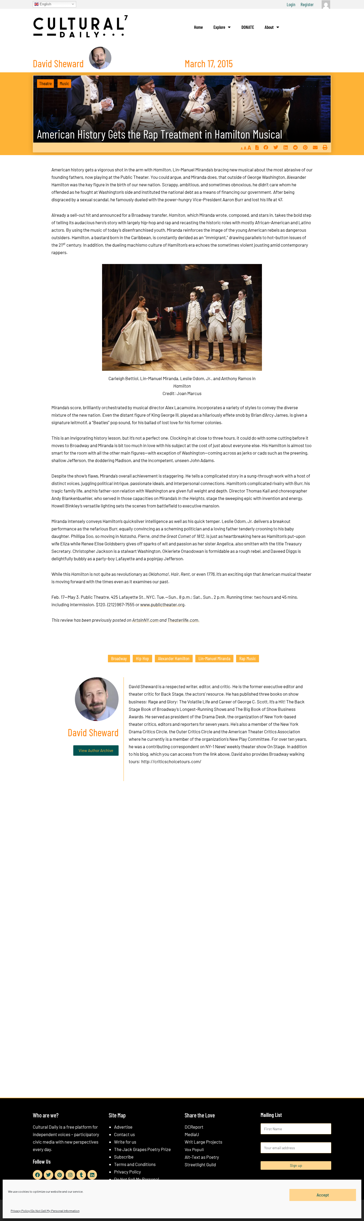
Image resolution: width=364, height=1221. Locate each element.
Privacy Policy (127, 1171)
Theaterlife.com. (183, 620)
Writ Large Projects (203, 1141)
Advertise (123, 1126)
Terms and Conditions (135, 1164)
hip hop (142, 658)
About (269, 27)
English (45, 4)
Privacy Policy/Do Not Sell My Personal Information (45, 1210)
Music (64, 83)
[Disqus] (182, 866)
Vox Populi (194, 1149)
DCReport (194, 1126)
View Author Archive (96, 750)
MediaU (192, 1134)
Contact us (124, 1134)
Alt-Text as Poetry (202, 1157)
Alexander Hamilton (173, 658)
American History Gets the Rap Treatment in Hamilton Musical (159, 134)
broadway (119, 658)
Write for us (125, 1141)
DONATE (247, 27)
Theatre (45, 83)
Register (307, 4)
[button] (265, 147)
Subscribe (124, 1156)
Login (291, 4)
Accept (323, 1194)
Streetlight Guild (200, 1164)
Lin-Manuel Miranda (214, 658)
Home (198, 27)
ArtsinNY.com (145, 620)
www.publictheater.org (162, 604)
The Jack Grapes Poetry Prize (142, 1149)
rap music (247, 658)
